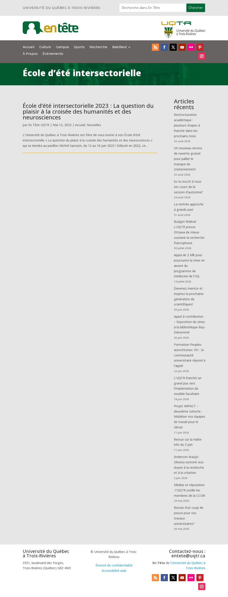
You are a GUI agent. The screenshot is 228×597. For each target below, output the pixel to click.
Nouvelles (94, 125)
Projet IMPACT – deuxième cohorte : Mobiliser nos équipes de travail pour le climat (189, 416)
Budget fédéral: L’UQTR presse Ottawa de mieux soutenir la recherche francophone (189, 232)
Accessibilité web (114, 570)
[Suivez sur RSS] (155, 47)
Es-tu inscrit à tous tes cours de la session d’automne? (188, 186)
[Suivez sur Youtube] (182, 47)
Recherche (98, 47)
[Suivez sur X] (173, 47)
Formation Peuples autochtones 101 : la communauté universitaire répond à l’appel (189, 355)
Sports (79, 47)
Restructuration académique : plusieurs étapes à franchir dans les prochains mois (187, 125)
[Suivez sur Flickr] (191, 47)
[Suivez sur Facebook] (164, 47)
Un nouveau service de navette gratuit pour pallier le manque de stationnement (188, 158)
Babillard (119, 47)
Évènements (53, 54)
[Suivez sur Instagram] (201, 56)
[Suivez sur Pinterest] (200, 47)
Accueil (28, 47)
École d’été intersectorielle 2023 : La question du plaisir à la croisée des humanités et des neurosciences (88, 111)
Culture (45, 47)
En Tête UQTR (38, 125)
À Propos (30, 54)
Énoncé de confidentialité (114, 565)
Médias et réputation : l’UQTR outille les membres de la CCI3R (189, 490)
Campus (62, 47)
